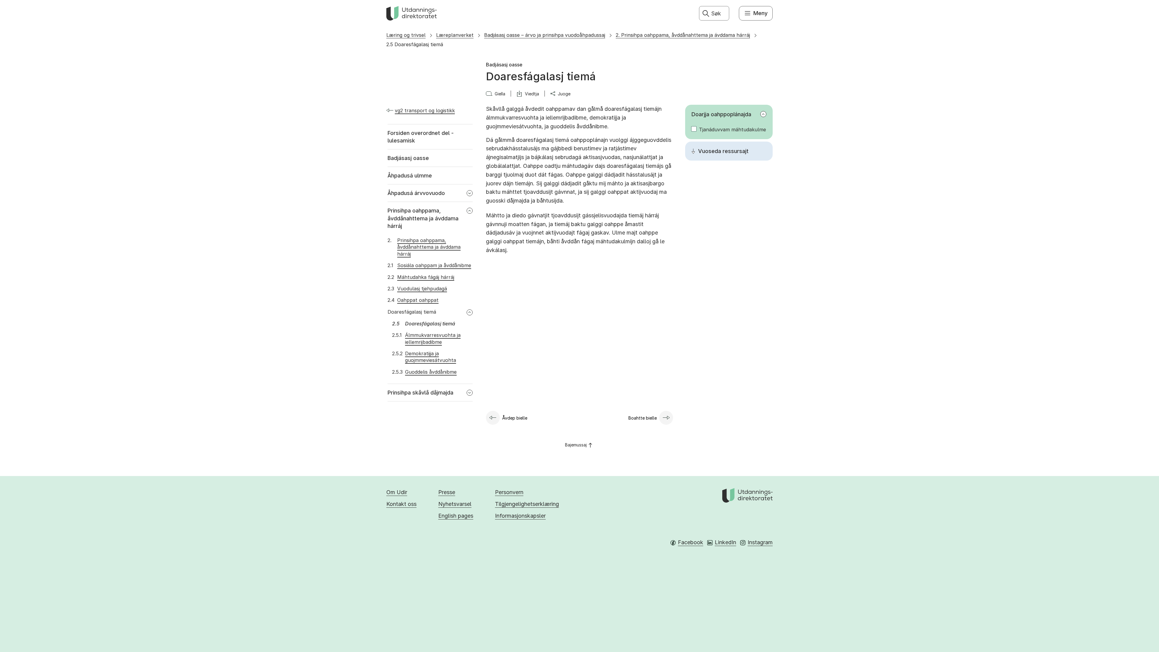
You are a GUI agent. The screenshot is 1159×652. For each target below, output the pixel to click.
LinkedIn (725, 542)
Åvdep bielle (514, 417)
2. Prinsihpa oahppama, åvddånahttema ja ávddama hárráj (683, 35)
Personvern (509, 492)
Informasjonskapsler (520, 516)
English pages (455, 516)
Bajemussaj (576, 444)
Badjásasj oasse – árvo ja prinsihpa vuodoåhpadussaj (544, 35)
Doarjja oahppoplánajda (721, 114)
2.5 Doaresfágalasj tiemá (414, 44)
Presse (446, 492)
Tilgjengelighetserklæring (527, 504)
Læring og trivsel (406, 35)
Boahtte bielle (642, 417)
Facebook (690, 542)
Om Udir (396, 492)
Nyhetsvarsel (454, 504)
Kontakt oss (401, 504)
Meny (760, 13)
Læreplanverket (455, 35)
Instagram (760, 542)
